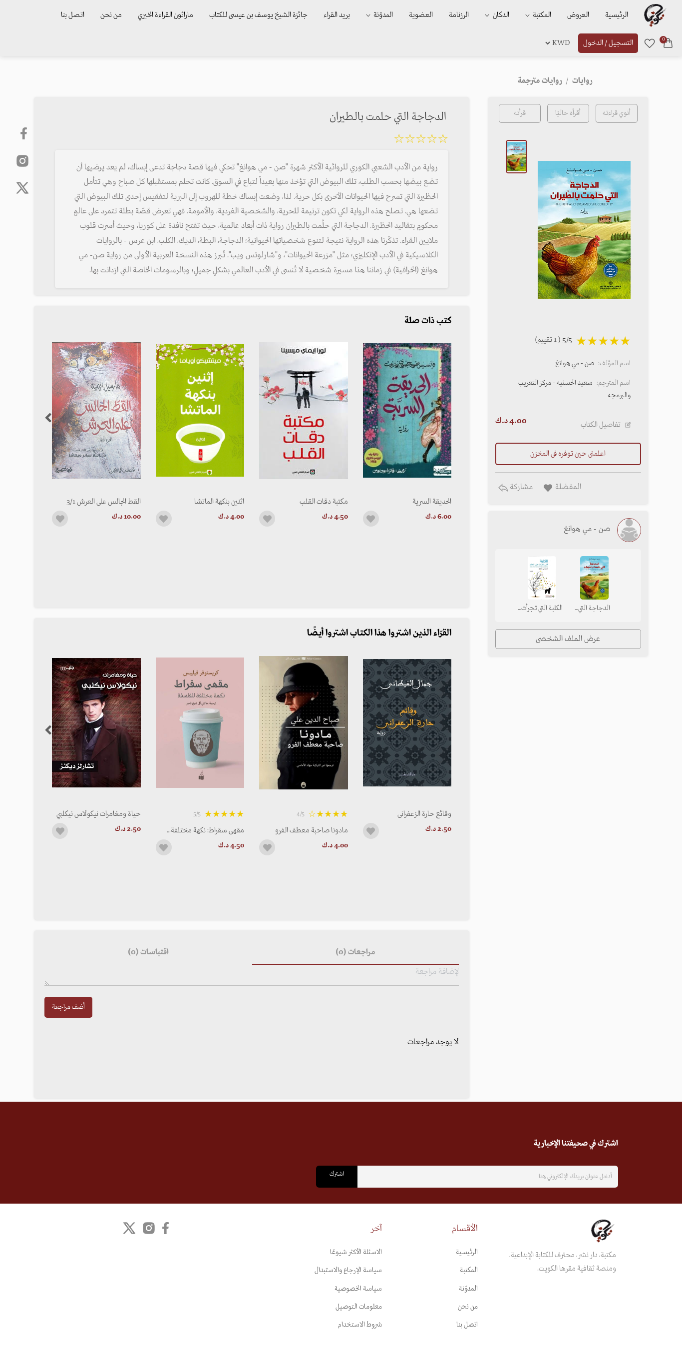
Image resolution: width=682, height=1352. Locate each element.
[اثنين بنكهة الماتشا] (200, 410)
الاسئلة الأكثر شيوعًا (356, 1252)
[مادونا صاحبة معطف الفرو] (303, 723)
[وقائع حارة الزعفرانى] (407, 723)
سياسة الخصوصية (358, 1289)
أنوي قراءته (617, 113)
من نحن (111, 14)
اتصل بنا (72, 14)
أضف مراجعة (68, 1007)
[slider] (420, 140)
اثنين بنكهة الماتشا (219, 501)
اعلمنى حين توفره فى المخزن (568, 453)
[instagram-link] (22, 160)
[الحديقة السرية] (407, 410)
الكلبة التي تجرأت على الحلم (542, 609)
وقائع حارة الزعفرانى (424, 813)
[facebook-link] (24, 133)
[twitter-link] (129, 1228)
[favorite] (649, 43)
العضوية (421, 14)
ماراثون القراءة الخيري (165, 14)
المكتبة (541, 14)
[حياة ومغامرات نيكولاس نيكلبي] (96, 723)
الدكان (500, 14)
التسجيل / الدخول (608, 42)
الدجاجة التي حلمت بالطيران (594, 609)
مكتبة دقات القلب (323, 501)
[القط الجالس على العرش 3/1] (96, 410)
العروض (578, 14)
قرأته (520, 113)
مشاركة (520, 487)
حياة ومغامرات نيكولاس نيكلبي (98, 813)
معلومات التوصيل (359, 1307)
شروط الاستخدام (360, 1325)
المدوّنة (468, 1289)
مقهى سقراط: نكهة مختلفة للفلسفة (207, 830)
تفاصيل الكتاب (601, 424)
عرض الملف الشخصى (568, 639)
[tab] (355, 953)
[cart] (668, 42)
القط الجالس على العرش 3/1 (103, 501)
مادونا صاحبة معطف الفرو (311, 830)
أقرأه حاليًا (568, 113)
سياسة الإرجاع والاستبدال (348, 1270)
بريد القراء (337, 14)
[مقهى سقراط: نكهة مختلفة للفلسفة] (200, 723)
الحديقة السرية (431, 501)
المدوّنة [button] (382, 14)
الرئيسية (616, 14)
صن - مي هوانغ (574, 363)
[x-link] (22, 188)
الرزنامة (459, 14)
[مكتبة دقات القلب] (303, 410)
